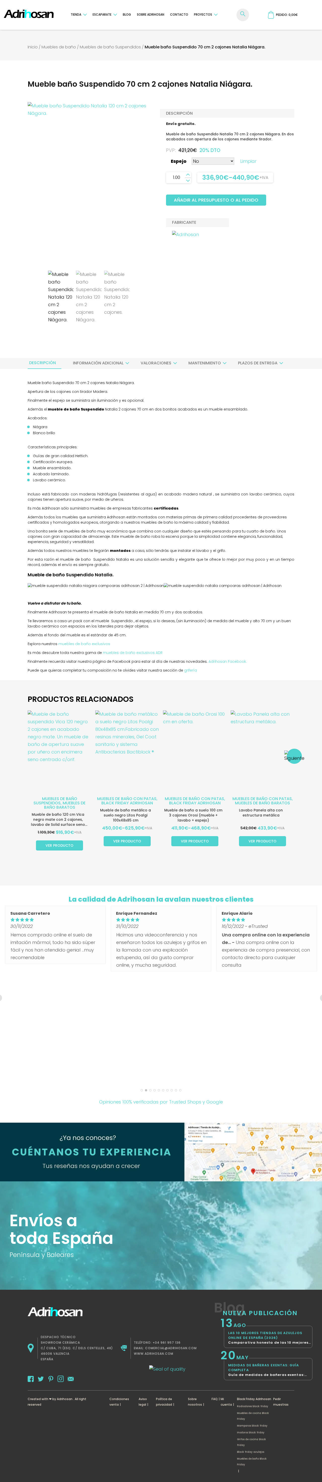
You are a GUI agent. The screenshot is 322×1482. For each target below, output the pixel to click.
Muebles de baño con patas (126, 799)
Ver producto (59, 845)
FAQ (215, 1399)
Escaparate (102, 15)
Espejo (178, 161)
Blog (127, 15)
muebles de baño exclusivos (84, 643)
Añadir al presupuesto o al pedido (216, 200)
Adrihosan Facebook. (227, 661)
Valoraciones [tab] (156, 363)
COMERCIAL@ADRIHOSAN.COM (171, 1348)
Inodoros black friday (250, 1432)
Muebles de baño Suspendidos (110, 47)
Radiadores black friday (252, 1406)
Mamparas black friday (252, 1425)
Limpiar (248, 161)
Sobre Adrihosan (150, 15)
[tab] (42, 363)
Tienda (76, 15)
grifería (190, 670)
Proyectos (203, 15)
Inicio (33, 47)
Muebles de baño (59, 47)
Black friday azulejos (250, 1452)
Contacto (179, 15)
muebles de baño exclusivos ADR (133, 652)
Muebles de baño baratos (65, 805)
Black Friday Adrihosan (127, 803)
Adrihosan (64, 1399)
